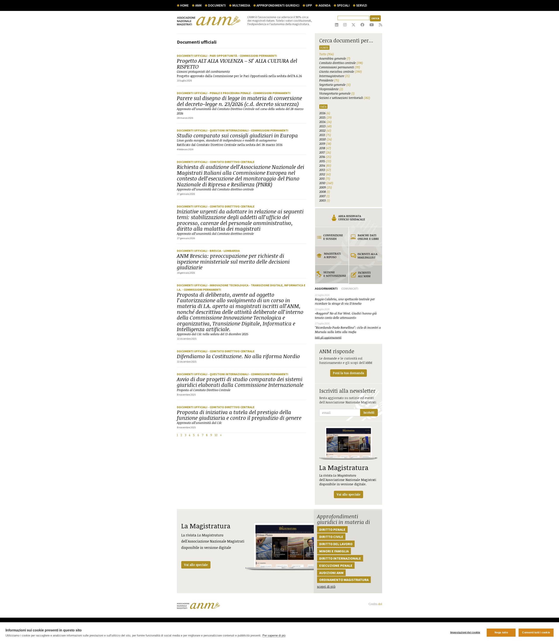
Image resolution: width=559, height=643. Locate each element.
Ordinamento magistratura (344, 579)
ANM (198, 5)
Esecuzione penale (335, 565)
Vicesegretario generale (337, 93)
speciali (343, 5)
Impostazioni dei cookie (465, 632)
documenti (217, 5)
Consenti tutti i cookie (536, 632)
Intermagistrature (334, 76)
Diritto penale (332, 529)
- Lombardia (231, 251)
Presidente (329, 80)
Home (184, 5)
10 (216, 435)
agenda (324, 5)
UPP (309, 5)
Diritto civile (331, 536)
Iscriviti (369, 412)
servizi (361, 5)
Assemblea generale (334, 58)
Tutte (326, 54)
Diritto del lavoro (335, 544)
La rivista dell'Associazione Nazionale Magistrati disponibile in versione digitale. (347, 479)
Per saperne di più (273, 635)
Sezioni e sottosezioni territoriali (344, 98)
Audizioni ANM (331, 572)
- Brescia (215, 251)
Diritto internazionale (340, 558)
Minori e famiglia (334, 551)
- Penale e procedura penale (229, 93)
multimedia (241, 5)
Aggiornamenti (326, 288)
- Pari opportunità (223, 56)
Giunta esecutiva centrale (340, 71)
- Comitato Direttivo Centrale (231, 162)
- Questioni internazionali (228, 130)
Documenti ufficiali (192, 56)
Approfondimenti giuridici (278, 5)
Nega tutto (501, 632)
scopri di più (326, 586)
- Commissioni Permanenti (257, 56)
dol (380, 604)
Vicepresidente (331, 89)
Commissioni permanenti (339, 67)
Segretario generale (335, 85)
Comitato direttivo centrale (341, 63)
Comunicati (349, 288)
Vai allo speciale (196, 565)
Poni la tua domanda (348, 373)
